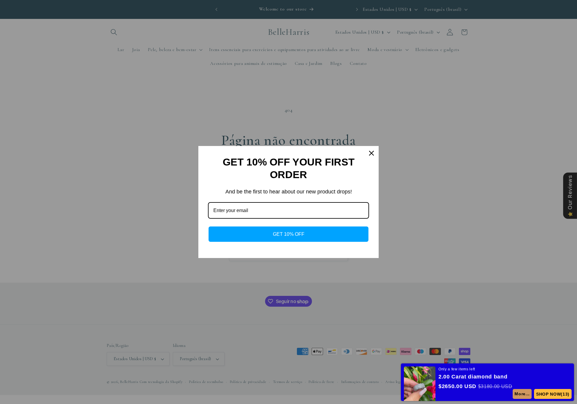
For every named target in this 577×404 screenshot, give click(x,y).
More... (522, 393)
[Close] (371, 153)
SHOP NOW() (552, 394)
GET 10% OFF (288, 234)
